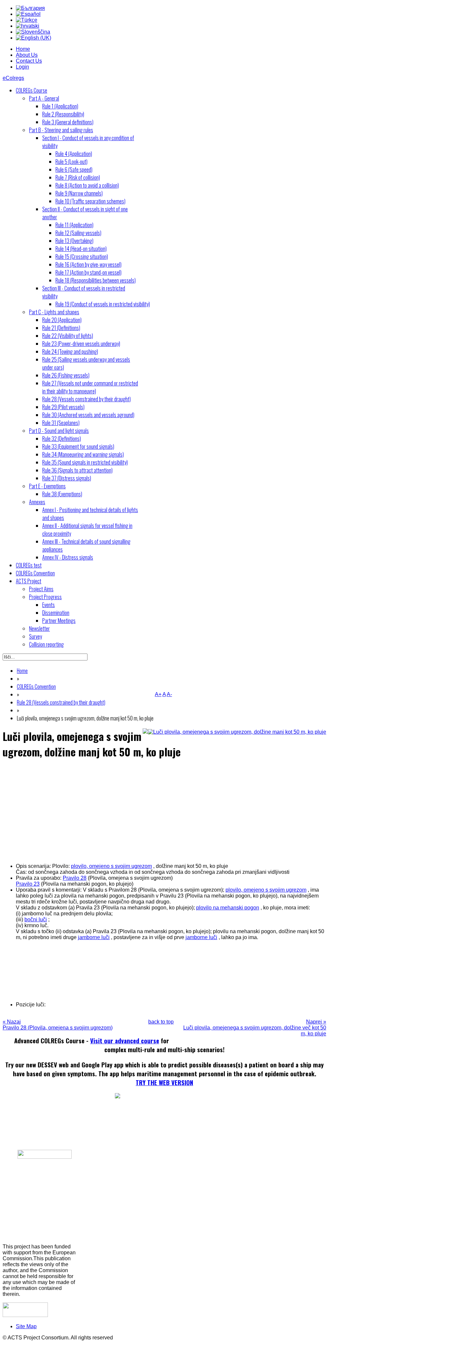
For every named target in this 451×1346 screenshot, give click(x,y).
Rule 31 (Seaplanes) (61, 423)
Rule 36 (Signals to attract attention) (77, 470)
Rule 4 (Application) (73, 154)
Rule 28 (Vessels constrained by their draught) (86, 399)
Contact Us (29, 61)
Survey (35, 636)
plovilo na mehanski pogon (227, 907)
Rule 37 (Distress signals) (66, 478)
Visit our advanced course (124, 1040)
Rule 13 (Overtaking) (74, 241)
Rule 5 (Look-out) (71, 162)
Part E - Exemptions (47, 486)
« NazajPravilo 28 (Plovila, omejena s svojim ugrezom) (58, 1024)
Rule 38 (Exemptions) (62, 494)
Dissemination (55, 613)
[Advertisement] (164, 811)
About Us (27, 55)
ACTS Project (28, 581)
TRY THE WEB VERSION (164, 1082)
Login (22, 67)
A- (169, 694)
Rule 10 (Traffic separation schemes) (90, 201)
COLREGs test (29, 565)
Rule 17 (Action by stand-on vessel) (88, 272)
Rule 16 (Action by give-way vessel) (88, 264)
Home (23, 49)
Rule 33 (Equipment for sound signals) (78, 446)
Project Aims (41, 589)
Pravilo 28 (75, 878)
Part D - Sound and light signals (59, 431)
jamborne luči (94, 937)
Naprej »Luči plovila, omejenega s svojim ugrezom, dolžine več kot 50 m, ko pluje (254, 1027)
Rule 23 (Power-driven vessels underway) (81, 344)
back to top (161, 1022)
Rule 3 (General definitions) (67, 122)
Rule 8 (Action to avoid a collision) (87, 185)
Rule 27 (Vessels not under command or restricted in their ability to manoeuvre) (90, 387)
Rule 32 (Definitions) (61, 439)
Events (48, 605)
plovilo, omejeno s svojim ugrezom (111, 866)
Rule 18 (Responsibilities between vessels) (95, 280)
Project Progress (45, 597)
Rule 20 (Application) (62, 320)
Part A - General (44, 98)
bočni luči (35, 919)
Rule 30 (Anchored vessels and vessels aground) (88, 415)
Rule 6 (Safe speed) (73, 169)
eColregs (13, 78)
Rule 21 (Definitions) (61, 328)
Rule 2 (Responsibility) (63, 114)
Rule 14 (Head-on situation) (81, 249)
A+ (158, 694)
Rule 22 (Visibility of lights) (67, 336)
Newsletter (39, 628)
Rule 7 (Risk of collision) (77, 177)
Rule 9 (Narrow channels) (79, 193)
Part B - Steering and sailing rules (61, 130)
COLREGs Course (31, 90)
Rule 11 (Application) (74, 225)
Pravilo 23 (28, 884)
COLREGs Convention (35, 573)
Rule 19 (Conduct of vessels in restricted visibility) (102, 304)
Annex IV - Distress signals (67, 557)
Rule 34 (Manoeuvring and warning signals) (83, 454)
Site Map (26, 1326)
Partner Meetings (59, 621)
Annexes (37, 502)
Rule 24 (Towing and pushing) (70, 351)
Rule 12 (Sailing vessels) (78, 233)
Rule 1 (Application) (60, 106)
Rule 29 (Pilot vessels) (63, 407)
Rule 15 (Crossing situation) (81, 256)
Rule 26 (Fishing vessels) (65, 375)
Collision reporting (46, 644)
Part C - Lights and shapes (54, 312)
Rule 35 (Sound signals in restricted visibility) (85, 462)
